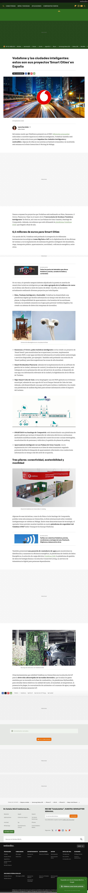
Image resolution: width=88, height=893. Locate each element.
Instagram (79, 6)
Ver (44, 739)
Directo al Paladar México (44, 876)
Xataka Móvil (7, 856)
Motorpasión (54, 854)
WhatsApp (7, 825)
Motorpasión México (54, 876)
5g (18, 822)
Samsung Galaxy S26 (64, 46)
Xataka (6, 854)
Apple (19, 814)
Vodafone (23, 693)
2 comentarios (19, 73)
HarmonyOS (27, 46)
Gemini (40, 46)
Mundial (83, 46)
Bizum (54, 46)
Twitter (85, 6)
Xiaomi (33, 814)
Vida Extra (18, 856)
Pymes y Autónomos (77, 857)
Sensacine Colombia (30, 880)
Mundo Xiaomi (8, 865)
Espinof (29, 856)
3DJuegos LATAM (20, 876)
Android (6, 822)
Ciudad (51, 693)
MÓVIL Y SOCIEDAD (24, 6)
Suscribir (73, 816)
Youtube (82, 6)
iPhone (34, 822)
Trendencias (66, 854)
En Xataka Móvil (44, 267)
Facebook (26, 74)
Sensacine (30, 854)
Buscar (81, 839)
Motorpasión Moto (54, 857)
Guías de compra (23, 817)
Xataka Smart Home (7, 862)
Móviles (19, 46)
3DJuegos (18, 854)
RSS (66, 830)
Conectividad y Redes (36, 826)
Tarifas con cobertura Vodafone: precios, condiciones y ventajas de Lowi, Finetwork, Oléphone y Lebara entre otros (55, 540)
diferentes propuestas (61, 134)
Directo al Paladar (44, 854)
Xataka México (8, 876)
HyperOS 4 (47, 46)
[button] (24, 127)
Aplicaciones (7, 817)
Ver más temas (8, 831)
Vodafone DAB (50, 556)
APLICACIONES (36, 6)
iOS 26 (55, 802)
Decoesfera (66, 856)
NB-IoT (31, 693)
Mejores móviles (24, 802)
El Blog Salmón (78, 854)
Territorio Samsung (34, 818)
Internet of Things (41, 693)
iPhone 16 (62, 802)
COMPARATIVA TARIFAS (50, 6)
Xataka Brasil (7, 878)
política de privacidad (68, 819)
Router (34, 46)
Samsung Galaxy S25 (37, 802)
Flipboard (76, 6)
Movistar (6, 814)
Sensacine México (30, 876)
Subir (79, 846)
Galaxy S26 (75, 46)
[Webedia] (84, 1)
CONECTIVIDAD (11, 6)
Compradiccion (67, 859)
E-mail (34, 74)
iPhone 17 (48, 802)
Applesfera (7, 859)
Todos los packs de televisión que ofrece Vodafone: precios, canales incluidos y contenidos (54, 271)
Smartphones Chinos (22, 826)
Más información (56, 891)
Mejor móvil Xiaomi (72, 802)
